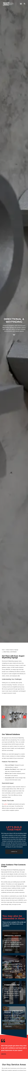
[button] (20, 3)
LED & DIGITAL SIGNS (11, 961)
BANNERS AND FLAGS (12, 985)
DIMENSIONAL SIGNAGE (12, 935)
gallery (5, 804)
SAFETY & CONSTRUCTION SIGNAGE (13, 1011)
